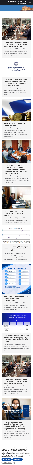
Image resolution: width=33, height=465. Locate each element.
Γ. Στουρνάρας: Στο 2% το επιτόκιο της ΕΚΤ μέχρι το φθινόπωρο (13, 213)
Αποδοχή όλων (6, 459)
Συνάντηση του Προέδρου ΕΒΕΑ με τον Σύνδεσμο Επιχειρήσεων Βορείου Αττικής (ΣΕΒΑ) (16, 44)
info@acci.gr (23, 3)
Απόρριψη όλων (17, 459)
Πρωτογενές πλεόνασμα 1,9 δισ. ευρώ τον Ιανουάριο (16, 124)
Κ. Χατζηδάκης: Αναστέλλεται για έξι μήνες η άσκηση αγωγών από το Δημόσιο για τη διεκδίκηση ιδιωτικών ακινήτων (16, 82)
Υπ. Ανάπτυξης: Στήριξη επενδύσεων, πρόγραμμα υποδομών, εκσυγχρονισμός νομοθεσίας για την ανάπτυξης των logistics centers (15, 169)
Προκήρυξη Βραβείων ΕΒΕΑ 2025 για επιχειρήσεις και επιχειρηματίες (16, 298)
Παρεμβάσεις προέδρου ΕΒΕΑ (18, 385)
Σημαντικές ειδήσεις (8, 48)
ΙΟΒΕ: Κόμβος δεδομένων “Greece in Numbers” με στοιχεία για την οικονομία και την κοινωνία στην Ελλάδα (16, 339)
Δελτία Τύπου (7, 385)
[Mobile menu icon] (29, 2)
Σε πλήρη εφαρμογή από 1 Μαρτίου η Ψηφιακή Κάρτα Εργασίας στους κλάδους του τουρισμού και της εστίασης (14, 426)
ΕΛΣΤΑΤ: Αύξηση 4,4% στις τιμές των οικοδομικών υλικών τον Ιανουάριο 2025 (16, 249)
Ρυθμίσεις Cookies (7, 462)
